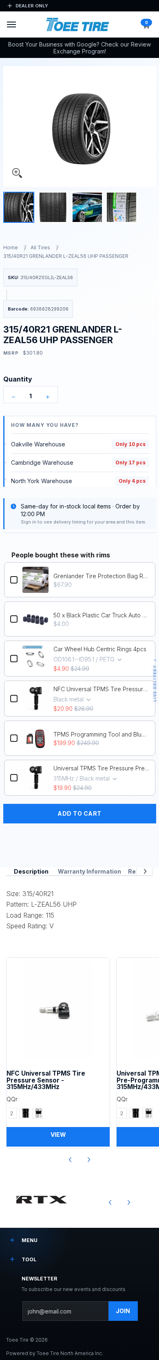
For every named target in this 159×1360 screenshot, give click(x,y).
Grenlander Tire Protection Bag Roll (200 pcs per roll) (101, 575)
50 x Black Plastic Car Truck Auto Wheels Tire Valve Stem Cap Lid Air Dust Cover (101, 615)
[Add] (47, 397)
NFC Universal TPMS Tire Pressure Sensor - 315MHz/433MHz (101, 689)
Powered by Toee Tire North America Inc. (54, 1353)
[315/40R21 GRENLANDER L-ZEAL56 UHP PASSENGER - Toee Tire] (18, 207)
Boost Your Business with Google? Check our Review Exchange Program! (79, 48)
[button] (146, 24)
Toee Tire (17, 1340)
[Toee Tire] (77, 25)
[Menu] (11, 24)
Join (123, 1310)
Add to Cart (79, 813)
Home (10, 247)
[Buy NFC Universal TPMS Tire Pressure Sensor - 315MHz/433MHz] (58, 1009)
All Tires (40, 247)
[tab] (31, 871)
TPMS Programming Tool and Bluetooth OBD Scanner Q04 (101, 734)
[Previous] (71, 1160)
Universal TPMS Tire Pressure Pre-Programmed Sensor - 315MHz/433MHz (101, 768)
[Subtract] (13, 397)
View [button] (58, 1134)
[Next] (144, 871)
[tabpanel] (79, 908)
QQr (12, 1099)
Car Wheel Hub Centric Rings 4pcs (99, 649)
